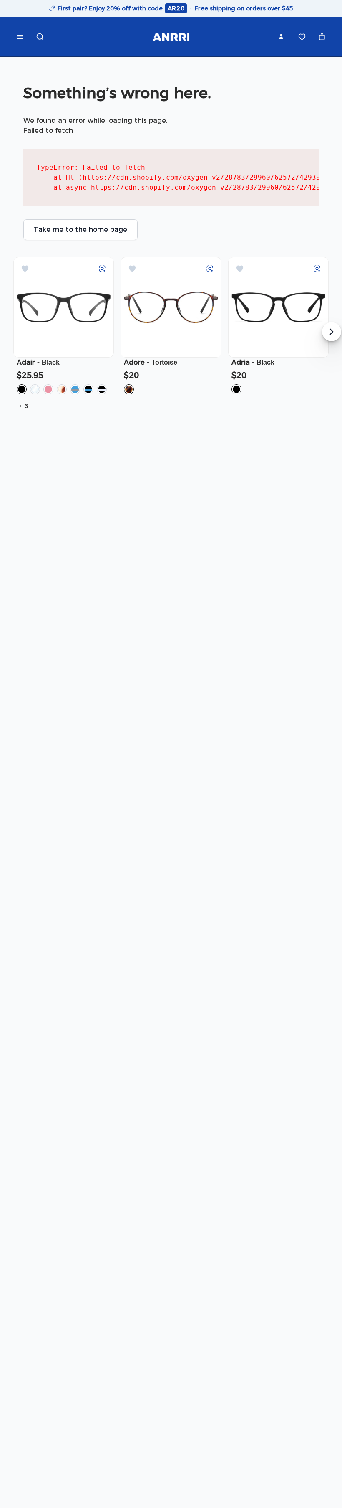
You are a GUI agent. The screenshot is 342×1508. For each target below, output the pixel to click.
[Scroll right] (331, 331)
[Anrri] (171, 37)
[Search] (40, 36)
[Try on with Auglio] (102, 268)
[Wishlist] (302, 36)
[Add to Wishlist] (25, 268)
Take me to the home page (80, 230)
